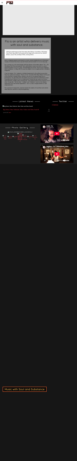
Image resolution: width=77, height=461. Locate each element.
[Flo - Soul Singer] (9, 2)
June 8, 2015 (5, 112)
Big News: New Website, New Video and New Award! (21, 109)
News (10, 112)
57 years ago (55, 105)
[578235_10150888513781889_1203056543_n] (20, 132)
